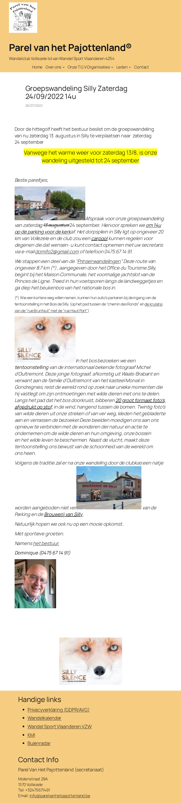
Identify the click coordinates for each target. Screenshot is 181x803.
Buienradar (39, 743)
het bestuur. (46, 543)
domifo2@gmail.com (56, 251)
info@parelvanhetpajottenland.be (59, 795)
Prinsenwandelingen (99, 261)
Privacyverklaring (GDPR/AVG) (59, 709)
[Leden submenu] (130, 67)
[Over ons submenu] (63, 67)
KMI (31, 735)
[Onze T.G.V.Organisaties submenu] (112, 67)
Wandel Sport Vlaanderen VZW (60, 726)
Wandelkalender (45, 718)
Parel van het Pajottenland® (70, 47)
